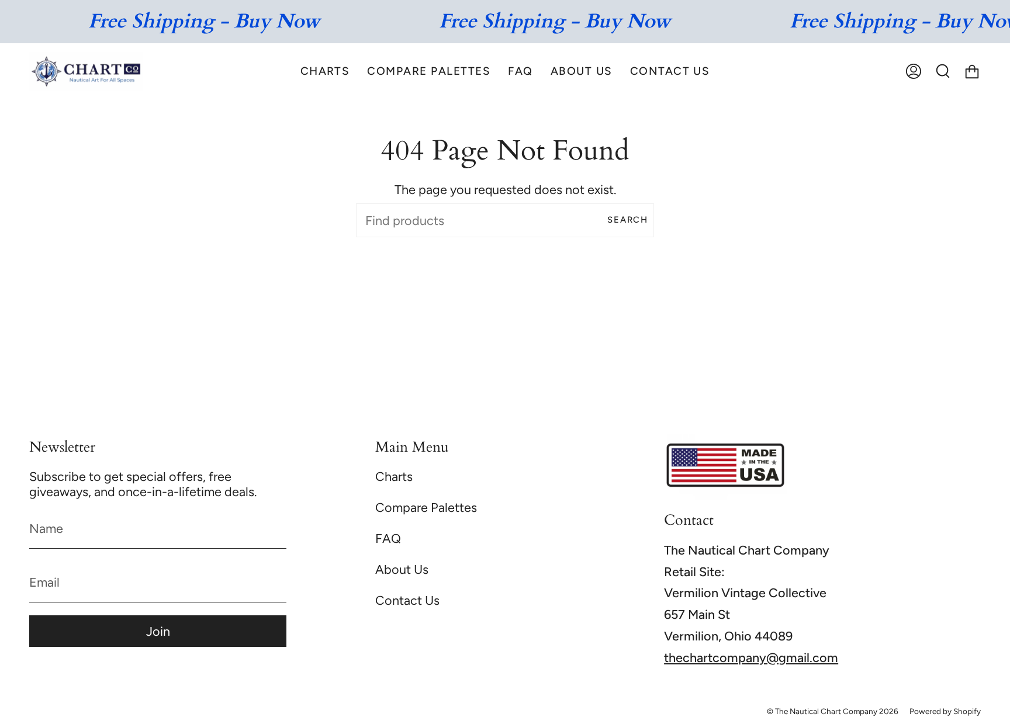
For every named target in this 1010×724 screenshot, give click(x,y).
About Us (401, 569)
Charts (394, 476)
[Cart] (972, 71)
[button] (325, 71)
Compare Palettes (426, 507)
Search (627, 219)
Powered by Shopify (945, 711)
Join (158, 631)
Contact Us (407, 600)
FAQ (388, 538)
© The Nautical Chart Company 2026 (832, 711)
